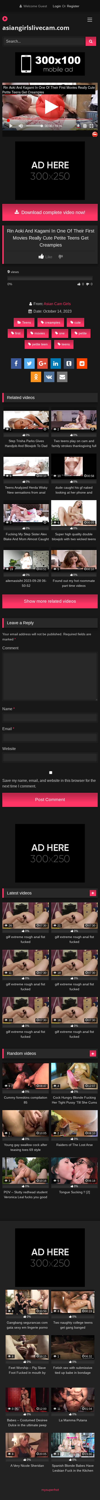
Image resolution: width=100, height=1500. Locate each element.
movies (39, 333)
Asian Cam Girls (57, 304)
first (17, 333)
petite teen (40, 344)
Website (9, 749)
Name (8, 709)
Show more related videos (50, 601)
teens (66, 344)
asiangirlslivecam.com (34, 27)
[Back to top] (85, 1486)
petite (83, 333)
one (62, 333)
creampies (52, 322)
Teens (26, 322)
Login (57, 6)
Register (73, 6)
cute (77, 322)
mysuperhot (50, 1490)
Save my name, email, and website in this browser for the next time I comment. (49, 783)
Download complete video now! (52, 212)
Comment (10, 648)
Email (8, 729)
